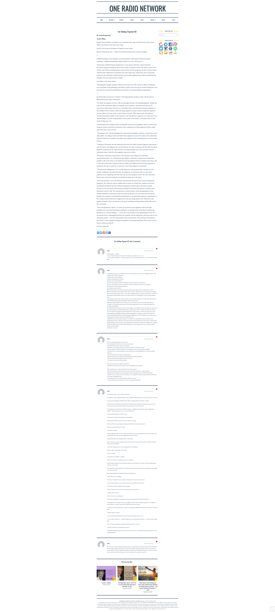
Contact (152, 20)
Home (101, 20)
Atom (108, 251)
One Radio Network (137, 8)
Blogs (142, 20)
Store (173, 20)
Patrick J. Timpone (106, 583)
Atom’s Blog (101, 39)
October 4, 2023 (106, 584)
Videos (132, 20)
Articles (121, 20)
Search (163, 20)
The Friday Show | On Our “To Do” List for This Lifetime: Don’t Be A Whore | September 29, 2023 (127, 584)
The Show (111, 20)
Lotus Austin (152, 601)
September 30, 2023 (127, 588)
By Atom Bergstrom (104, 35)
